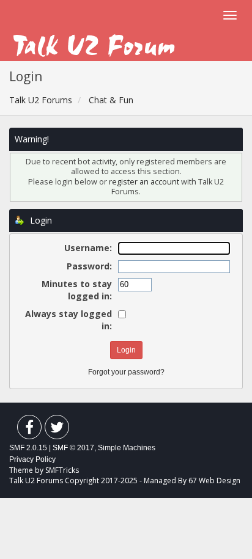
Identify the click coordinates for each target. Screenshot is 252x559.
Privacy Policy (32, 459)
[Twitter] (57, 430)
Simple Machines (126, 448)
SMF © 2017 (73, 448)
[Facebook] (29, 430)
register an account (145, 182)
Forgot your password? (126, 372)
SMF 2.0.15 (28, 448)
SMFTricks (62, 470)
